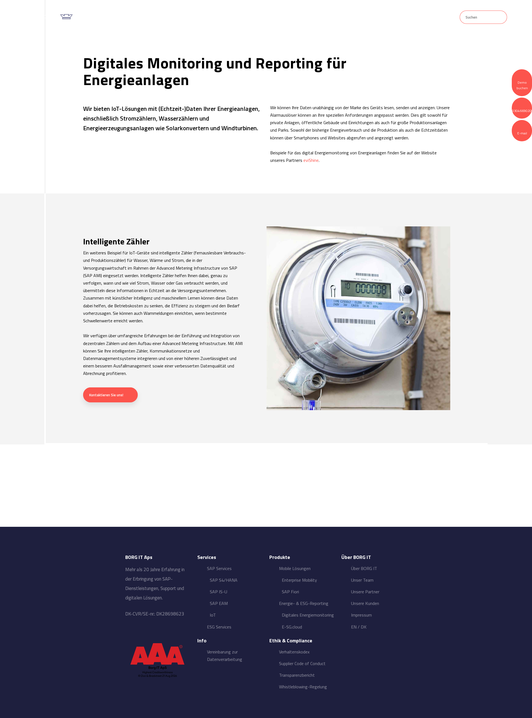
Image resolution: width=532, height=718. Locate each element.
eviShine (311, 160)
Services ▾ (209, 17)
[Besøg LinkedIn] (157, 631)
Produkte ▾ (258, 17)
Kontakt (363, 17)
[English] (436, 17)
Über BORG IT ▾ (312, 17)
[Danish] (449, 17)
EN (354, 627)
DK (364, 627)
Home (166, 17)
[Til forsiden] (50, 16)
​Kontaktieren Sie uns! (106, 395)
